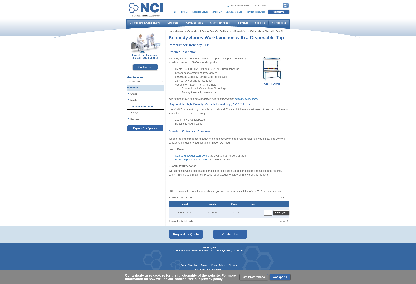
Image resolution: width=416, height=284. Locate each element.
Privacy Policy (218, 265)
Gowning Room (194, 22)
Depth (234, 204)
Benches (134, 119)
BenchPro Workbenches (221, 31)
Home (173, 12)
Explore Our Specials (145, 128)
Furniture (243, 22)
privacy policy (211, 279)
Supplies (260, 22)
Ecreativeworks (214, 269)
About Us (184, 12)
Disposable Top (272, 31)
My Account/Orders (240, 5)
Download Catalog (233, 12)
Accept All (280, 277)
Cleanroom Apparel (220, 22)
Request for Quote (186, 234)
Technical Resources (255, 12)
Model (185, 204)
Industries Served (200, 12)
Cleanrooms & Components (145, 22)
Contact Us (278, 12)
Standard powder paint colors (192, 155)
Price (253, 204)
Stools (133, 100)
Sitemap (233, 265)
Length (213, 204)
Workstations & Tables (197, 31)
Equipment (173, 22)
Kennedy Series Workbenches (248, 31)
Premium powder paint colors (192, 159)
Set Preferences (254, 277)
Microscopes (279, 22)
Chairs (133, 94)
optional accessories (247, 99)
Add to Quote (281, 212)
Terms (204, 265)
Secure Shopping (189, 265)
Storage (134, 112)
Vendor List (217, 12)
